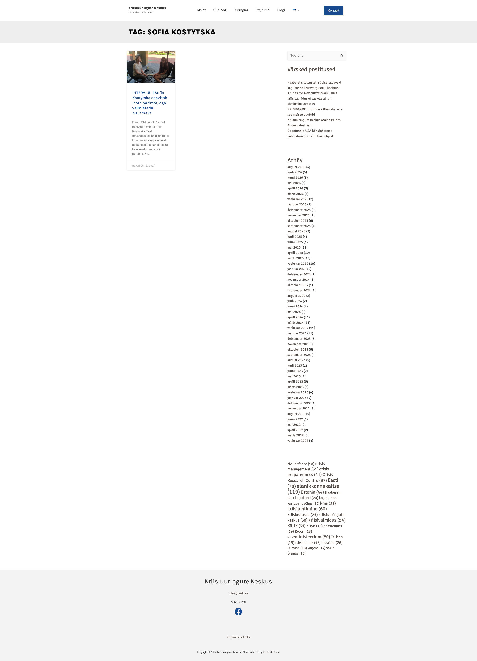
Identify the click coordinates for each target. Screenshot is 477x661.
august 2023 (296, 360)
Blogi (281, 10)
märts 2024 (295, 323)
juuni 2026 (295, 177)
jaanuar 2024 (297, 333)
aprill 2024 (295, 317)
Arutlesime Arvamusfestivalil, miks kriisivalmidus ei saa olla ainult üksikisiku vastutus (312, 98)
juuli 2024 (294, 301)
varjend (316, 548)
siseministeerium (308, 537)
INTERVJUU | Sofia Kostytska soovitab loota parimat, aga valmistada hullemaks (149, 102)
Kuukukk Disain (271, 652)
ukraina (332, 542)
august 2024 (296, 296)
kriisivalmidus (327, 520)
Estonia (312, 492)
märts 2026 (295, 194)
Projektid (263, 10)
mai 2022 (294, 425)
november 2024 (298, 279)
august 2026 (296, 167)
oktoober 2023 (297, 349)
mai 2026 (294, 183)
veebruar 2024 (297, 328)
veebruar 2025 (297, 263)
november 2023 (298, 344)
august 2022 (296, 414)
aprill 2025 (295, 253)
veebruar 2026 (297, 199)
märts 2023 (295, 387)
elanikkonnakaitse (313, 489)
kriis (328, 503)
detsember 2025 (299, 210)
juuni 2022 (295, 419)
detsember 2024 (299, 274)
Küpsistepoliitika (239, 637)
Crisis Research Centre (310, 477)
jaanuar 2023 (297, 398)
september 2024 (299, 290)
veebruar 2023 (297, 392)
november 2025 (298, 215)
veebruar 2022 (297, 441)
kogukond (306, 497)
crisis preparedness (308, 471)
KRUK (296, 525)
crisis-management (306, 466)
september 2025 (299, 226)
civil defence (301, 463)
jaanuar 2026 (297, 204)
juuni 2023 (295, 371)
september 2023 (299, 355)
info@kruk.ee (238, 593)
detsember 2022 (299, 403)
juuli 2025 (294, 237)
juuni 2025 (295, 242)
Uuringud (240, 10)
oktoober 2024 (297, 285)
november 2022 (298, 408)
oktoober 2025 (297, 221)
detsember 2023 (299, 339)
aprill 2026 (295, 188)
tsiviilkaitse (308, 543)
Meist (201, 10)
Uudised (219, 10)
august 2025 (296, 231)
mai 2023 (294, 376)
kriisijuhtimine (307, 509)
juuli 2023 (294, 365)
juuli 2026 (294, 172)
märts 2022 (295, 435)
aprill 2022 (295, 430)
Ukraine (297, 548)
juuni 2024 (295, 306)
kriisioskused (302, 514)
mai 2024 (294, 312)
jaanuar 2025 (297, 269)
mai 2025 (294, 247)
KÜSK (314, 526)
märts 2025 (295, 258)
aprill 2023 (295, 381)
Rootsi (303, 531)
